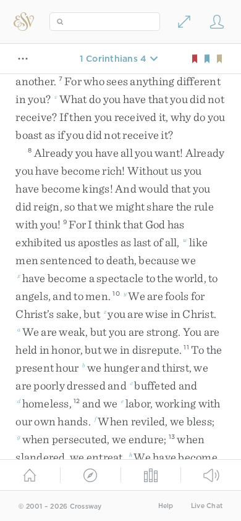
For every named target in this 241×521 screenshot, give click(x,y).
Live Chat (206, 506)
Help (166, 506)
